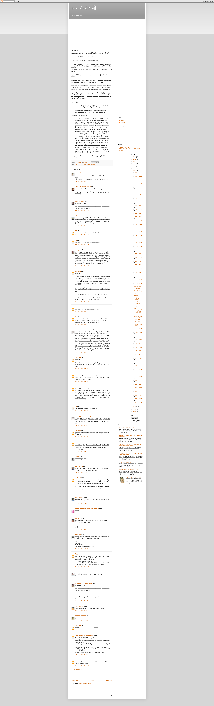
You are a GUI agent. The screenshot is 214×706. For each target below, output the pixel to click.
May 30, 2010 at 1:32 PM (82, 368)
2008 (134, 409)
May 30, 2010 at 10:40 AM (82, 181)
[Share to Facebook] (96, 162)
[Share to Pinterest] (98, 162)
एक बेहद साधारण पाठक (80, 615)
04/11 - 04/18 (138, 351)
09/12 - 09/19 (138, 228)
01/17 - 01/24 (138, 395)
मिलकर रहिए (78, 477)
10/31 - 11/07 (138, 202)
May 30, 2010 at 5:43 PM (82, 503)
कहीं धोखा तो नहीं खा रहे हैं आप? (138, 287)
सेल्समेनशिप (93, 164)
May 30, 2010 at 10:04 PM (82, 566)
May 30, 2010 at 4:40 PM (82, 472)
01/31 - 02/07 (138, 387)
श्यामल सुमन (78, 534)
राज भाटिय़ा (78, 518)
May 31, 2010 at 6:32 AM (82, 630)
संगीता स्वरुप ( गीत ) (79, 201)
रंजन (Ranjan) (79, 466)
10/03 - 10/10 (138, 217)
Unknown (78, 271)
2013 (134, 163)
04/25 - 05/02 (138, 343)
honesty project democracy (83, 329)
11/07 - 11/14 (138, 198)
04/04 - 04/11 (138, 354)
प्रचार (82, 164)
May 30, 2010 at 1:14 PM (82, 324)
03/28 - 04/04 (138, 358)
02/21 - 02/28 (138, 376)
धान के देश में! (83, 8)
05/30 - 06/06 (138, 283)
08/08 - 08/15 (138, 246)
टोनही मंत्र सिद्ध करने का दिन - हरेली (133, 477)
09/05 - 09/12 (138, 231)
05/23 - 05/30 (138, 328)
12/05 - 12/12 (138, 183)
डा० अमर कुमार (78, 172)
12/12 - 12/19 (138, 180)
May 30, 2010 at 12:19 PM (82, 225)
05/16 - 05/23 (138, 332)
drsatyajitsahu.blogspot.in (82, 659)
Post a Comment (78, 669)
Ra (76, 230)
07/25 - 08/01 (138, 254)
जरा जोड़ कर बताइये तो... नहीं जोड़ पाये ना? (138, 305)
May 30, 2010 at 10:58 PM (82, 578)
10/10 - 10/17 (138, 213)
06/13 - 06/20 (138, 276)
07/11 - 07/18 (138, 261)
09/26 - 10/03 (138, 220)
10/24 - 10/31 (138, 205)
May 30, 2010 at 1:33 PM (82, 381)
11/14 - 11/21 (138, 194)
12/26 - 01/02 (138, 172)
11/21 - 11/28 (138, 191)
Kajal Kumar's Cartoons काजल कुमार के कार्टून (87, 508)
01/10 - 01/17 (138, 399)
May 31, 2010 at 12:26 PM (82, 665)
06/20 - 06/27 (138, 272)
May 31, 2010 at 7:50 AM (82, 654)
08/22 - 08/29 (138, 239)
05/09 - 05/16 (138, 336)
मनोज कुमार (78, 250)
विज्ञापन (85, 164)
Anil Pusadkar (79, 606)
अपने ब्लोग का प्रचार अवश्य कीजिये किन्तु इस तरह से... (138, 323)
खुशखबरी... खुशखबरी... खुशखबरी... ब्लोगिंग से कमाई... (137, 298)
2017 (134, 157)
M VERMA (78, 572)
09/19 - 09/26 (138, 224)
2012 (134, 166)
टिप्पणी (76, 164)
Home (92, 680)
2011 (134, 168)
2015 (134, 159)
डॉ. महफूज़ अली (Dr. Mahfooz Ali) (83, 583)
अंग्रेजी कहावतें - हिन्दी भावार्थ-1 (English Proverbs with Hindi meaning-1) (130, 454)
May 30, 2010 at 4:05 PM (82, 461)
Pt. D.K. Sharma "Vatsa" (82, 442)
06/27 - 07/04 (138, 268)
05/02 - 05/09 (138, 339)
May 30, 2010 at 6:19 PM (82, 513)
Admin (122, 120)
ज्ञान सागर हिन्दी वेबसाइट (125, 147)
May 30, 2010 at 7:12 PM (82, 529)
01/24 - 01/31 (138, 391)
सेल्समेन (88, 164)
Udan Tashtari (79, 497)
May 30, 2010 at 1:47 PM (82, 410)
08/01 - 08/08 (138, 250)
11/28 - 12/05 (138, 187)
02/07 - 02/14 (138, 384)
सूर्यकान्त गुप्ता (78, 216)
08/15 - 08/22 (138, 242)
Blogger (114, 695)
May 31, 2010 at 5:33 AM (82, 620)
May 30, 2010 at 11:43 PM (82, 601)
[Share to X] (95, 162)
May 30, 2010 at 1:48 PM (82, 425)
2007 (134, 411)
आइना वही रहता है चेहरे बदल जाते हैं (138, 292)
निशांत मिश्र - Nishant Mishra (83, 186)
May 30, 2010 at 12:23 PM (82, 235)
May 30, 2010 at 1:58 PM (82, 436)
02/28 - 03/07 (138, 373)
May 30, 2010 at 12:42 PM (82, 265)
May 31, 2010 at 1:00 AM (82, 610)
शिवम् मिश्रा (78, 456)
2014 (134, 161)
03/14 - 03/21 (138, 365)
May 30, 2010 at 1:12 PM (82, 311)
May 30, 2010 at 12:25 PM (82, 244)
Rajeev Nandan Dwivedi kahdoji (84, 635)
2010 (134, 170)
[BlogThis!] (93, 162)
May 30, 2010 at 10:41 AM (82, 196)
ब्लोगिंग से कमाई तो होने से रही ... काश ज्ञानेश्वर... (138, 318)
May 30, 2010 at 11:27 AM (82, 210)
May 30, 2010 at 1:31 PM (82, 352)
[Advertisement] (101, 21)
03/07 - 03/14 (138, 369)
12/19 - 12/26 (138, 176)
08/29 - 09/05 (138, 235)
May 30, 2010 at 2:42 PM (82, 451)
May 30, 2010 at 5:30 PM (82, 492)
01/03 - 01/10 (138, 402)
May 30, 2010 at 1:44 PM (82, 401)
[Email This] (92, 162)
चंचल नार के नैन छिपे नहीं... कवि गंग (126, 428)
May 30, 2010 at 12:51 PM (82, 301)
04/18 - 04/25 (138, 347)
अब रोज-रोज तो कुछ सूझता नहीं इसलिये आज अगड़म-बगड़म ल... (138, 311)
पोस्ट (79, 164)
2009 (134, 406)
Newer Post (75, 680)
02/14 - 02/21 (138, 380)
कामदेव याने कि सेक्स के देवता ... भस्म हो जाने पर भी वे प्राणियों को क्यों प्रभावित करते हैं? (130, 445)
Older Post (109, 680)
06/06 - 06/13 (138, 279)
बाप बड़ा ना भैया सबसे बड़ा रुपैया (125, 462)
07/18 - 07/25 (138, 257)
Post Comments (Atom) (85, 683)
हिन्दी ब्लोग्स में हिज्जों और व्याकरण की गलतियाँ (128, 469)
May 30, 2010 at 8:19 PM (82, 548)
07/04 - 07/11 (138, 265)
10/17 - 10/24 (138, 209)
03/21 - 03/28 (138, 362)
